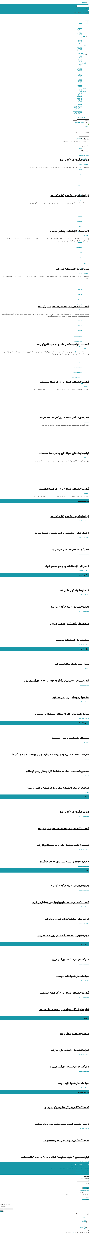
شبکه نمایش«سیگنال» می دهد (72, 268)
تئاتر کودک (80, 40)
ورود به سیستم (86, 1201)
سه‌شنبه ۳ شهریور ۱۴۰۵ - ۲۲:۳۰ (84, 940)
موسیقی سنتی (79, 47)
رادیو (84, 88)
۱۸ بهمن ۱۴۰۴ (87, 759)
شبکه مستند (80, 85)
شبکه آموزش (80, 70)
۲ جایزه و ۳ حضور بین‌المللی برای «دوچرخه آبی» (64, 861)
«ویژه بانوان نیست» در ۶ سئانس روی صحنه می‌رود (63, 935)
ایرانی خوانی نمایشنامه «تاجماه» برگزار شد (67, 919)
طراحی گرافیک (79, 57)
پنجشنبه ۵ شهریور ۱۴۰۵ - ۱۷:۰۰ (84, 520)
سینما (84, 18)
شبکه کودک (80, 200)
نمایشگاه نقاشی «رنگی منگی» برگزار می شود (66, 1107)
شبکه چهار (80, 68)
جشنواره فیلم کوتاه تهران (78, 114)
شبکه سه (80, 67)
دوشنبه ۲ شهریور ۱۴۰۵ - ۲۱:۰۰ (84, 1111)
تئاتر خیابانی (80, 39)
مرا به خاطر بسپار (84, 1186)
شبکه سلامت (80, 242)
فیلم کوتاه (80, 32)
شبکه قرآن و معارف (79, 84)
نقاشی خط (80, 148)
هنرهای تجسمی (80, 122)
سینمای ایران (80, 28)
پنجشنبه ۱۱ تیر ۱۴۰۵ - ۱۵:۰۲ (85, 668)
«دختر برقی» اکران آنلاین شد (74, 159)
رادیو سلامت (80, 309)
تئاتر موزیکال (80, 41)
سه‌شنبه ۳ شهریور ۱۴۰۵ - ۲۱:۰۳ (84, 554)
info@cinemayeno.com (81, 1174)
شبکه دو (80, 169)
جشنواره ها (82, 105)
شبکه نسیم (80, 75)
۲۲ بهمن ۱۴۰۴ (86, 742)
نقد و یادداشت (81, 118)
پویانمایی (80, 34)
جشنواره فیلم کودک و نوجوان (77, 116)
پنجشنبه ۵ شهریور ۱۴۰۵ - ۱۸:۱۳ (84, 594)
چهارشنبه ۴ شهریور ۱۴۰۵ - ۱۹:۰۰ (84, 906)
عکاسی (81, 127)
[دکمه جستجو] (76, 6)
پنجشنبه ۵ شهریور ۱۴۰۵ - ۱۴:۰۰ (84, 833)
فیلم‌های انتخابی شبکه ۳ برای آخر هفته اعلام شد (64, 453)
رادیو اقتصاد (80, 96)
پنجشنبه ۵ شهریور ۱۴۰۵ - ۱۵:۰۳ (84, 644)
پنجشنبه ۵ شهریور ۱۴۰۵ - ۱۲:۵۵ (84, 849)
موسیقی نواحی (79, 50)
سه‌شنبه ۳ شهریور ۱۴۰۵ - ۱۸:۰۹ (84, 570)
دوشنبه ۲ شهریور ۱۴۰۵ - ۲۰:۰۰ (84, 1128)
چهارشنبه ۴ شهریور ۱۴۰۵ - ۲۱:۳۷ (83, 866)
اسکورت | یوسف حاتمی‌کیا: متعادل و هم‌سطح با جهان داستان (58, 787)
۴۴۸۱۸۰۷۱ (85, 1170)
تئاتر (84, 36)
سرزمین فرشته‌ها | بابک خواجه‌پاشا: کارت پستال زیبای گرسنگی (57, 771)
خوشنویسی (80, 58)
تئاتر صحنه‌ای (80, 37)
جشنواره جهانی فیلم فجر (78, 341)
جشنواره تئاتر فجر (79, 346)
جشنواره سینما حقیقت (78, 113)
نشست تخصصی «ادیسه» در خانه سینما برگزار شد (63, 306)
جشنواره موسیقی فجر (78, 109)
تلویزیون (83, 63)
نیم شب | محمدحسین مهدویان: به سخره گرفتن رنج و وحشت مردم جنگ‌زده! (50, 754)
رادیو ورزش (80, 103)
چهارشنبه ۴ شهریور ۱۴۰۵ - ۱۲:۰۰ (84, 923)
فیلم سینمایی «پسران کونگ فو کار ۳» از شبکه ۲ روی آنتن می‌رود (56, 680)
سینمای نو (73, 1232)
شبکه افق (80, 79)
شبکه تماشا (80, 80)
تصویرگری (80, 153)
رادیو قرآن (80, 100)
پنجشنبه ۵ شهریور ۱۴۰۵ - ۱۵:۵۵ (84, 628)
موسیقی (83, 45)
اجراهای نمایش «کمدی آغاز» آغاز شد (69, 195)
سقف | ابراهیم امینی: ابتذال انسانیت (70, 697)
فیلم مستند (80, 33)
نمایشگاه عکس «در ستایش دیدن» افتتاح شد (66, 1140)
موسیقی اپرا (80, 52)
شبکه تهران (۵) (79, 69)
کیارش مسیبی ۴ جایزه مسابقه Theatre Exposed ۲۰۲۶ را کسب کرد (55, 1157)
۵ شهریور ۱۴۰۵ (86, 164)
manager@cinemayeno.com (80, 1172)
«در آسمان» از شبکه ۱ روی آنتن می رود (69, 231)
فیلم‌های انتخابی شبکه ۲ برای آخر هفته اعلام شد (64, 417)
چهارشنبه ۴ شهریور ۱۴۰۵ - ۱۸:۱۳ (84, 537)
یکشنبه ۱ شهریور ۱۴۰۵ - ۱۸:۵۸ (84, 1145)
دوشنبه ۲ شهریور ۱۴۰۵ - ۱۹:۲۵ (84, 718)
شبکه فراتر (80, 74)
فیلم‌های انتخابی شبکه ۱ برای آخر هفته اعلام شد (64, 382)
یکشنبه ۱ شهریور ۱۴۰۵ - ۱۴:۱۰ (84, 1161)
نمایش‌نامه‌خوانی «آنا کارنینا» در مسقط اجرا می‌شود (62, 714)
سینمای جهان (79, 29)
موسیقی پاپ (80, 48)
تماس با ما (84, 1228)
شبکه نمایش (80, 71)
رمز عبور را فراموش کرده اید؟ (84, 1190)
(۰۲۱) (83, 1170)
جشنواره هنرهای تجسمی (77, 111)
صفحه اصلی (83, 2)
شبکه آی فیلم (79, 77)
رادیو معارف (80, 101)
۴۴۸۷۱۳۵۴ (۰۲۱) (79, 1170)
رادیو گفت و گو (79, 304)
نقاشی (81, 56)
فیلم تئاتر (80, 43)
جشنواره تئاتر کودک (78, 112)
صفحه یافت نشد (82, 136)
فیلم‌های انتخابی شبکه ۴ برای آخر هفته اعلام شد (64, 489)
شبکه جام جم (79, 237)
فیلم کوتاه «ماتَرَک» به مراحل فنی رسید (69, 549)
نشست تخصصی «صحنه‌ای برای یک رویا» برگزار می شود (60, 902)
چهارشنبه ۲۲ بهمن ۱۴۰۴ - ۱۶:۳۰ (84, 701)
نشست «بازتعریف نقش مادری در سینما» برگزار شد (63, 344)
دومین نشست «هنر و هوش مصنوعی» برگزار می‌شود (61, 1124)
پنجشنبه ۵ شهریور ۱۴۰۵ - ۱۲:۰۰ (84, 1013)
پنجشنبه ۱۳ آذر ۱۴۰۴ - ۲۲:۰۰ (84, 685)
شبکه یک (80, 164)
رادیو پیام (80, 273)
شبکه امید (80, 76)
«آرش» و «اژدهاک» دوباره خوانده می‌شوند (67, 566)
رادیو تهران (80, 278)
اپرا (81, 42)
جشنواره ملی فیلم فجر (78, 106)
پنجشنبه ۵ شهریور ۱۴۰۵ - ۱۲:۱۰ (84, 997)
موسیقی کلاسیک (79, 49)
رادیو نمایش (80, 94)
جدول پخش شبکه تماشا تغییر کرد (72, 664)
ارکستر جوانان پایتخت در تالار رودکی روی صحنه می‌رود (62, 533)
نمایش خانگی (79, 30)
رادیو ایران (80, 89)
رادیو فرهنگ (80, 95)
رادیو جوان (80, 93)
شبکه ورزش (80, 86)
